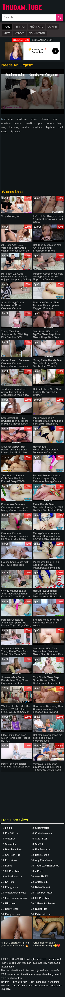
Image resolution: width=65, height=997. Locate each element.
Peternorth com (43, 914)
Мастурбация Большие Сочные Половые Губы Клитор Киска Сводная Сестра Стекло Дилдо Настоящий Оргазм (46, 539)
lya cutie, (16, 131)
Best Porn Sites (13, 849)
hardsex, (14, 127)
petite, (34, 119)
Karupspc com (12, 914)
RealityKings (11, 909)
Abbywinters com (14, 876)
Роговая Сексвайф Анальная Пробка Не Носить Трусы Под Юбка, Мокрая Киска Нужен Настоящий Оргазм (16, 625)
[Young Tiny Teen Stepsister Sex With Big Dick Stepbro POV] (16, 327)
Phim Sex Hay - (20, 981)
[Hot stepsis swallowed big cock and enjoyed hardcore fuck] (48, 730)
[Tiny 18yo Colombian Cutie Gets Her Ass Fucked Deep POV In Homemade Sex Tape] (16, 471)
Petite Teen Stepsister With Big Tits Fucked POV (16, 765)
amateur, (6, 123)
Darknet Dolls (42, 855)
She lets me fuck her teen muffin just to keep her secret (47, 622)
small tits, (38, 127)
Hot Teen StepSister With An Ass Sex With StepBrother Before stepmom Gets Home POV (48, 249)
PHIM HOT (20, 27)
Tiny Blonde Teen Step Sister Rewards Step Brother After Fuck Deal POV (46, 681)
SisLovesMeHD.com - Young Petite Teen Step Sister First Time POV (14, 651)
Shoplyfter (10, 844)
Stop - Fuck (41, 838)
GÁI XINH (52, 27)
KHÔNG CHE (36, 27)
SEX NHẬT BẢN (37, 33)
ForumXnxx (11, 860)
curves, (50, 123)
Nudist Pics (41, 909)
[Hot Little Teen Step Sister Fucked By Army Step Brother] (48, 385)
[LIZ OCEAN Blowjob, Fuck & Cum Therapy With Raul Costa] (48, 212)
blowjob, (46, 119)
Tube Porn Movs (44, 892)
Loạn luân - (28, 985)
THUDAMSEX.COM (42, 40)
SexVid (39, 844)
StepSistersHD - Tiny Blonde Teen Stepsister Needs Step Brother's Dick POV (48, 653)
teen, (11, 119)
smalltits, (30, 123)
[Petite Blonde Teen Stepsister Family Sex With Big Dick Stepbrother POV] (48, 500)
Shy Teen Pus (12, 855)
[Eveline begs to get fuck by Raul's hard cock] (16, 557)
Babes (8, 865)
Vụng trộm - (54, 981)
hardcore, (22, 119)
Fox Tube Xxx (42, 849)
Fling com (10, 903)
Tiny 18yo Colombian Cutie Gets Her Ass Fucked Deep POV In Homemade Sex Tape (13, 480)
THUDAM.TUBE (21, 40)
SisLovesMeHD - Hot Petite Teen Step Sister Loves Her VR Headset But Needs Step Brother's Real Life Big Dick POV (15, 452)
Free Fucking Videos (16, 898)
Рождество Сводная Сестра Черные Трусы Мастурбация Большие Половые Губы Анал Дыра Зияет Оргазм (15, 510)
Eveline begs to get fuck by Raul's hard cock (15, 563)
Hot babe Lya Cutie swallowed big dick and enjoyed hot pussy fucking (16, 276)
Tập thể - (17, 985)
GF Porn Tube (12, 871)
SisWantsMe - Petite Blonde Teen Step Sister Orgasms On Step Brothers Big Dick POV (15, 681)
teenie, (18, 123)
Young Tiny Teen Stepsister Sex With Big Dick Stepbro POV (14, 334)
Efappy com (11, 887)
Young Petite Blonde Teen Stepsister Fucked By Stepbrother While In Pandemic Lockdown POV (48, 364)
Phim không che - (38, 981)
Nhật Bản (5, 989)
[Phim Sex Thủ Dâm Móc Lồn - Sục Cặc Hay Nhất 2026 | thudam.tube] (22, 9)
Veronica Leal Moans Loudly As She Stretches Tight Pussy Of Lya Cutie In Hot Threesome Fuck (47, 768)
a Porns (39, 871)
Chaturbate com (43, 833)
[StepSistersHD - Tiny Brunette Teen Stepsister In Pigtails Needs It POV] (16, 413)
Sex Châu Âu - (42, 985)
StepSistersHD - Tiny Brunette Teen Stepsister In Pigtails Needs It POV (15, 420)
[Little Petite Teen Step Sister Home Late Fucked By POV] (16, 730)
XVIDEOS (19, 33)
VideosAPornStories (15, 892)
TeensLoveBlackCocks (47, 865)
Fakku (8, 828)
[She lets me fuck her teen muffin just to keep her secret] (48, 615)
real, (55, 119)
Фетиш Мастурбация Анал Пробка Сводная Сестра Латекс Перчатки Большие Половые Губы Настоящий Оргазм (15, 596)
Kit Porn (9, 882)
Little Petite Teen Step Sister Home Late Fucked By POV (15, 737)
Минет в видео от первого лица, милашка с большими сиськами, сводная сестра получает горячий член (48, 423)
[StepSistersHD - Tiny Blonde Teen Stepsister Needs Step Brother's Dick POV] (48, 644)
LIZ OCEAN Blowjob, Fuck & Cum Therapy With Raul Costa (48, 219)
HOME (7, 27)
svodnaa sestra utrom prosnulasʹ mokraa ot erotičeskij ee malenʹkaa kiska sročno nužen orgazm (15, 395)
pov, (41, 123)
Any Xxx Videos (43, 860)
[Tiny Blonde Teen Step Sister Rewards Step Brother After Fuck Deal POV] (48, 673)
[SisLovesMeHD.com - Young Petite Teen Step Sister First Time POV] (16, 644)
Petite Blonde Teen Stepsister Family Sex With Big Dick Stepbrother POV (48, 507)
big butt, (51, 127)
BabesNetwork (42, 887)
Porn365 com (12, 833)
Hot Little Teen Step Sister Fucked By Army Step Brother (48, 392)
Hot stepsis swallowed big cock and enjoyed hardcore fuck (47, 737)
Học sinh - (6, 985)
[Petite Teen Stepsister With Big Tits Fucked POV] (16, 759)
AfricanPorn (41, 882)
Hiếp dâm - (56, 985)
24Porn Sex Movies (45, 903)
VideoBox (10, 838)
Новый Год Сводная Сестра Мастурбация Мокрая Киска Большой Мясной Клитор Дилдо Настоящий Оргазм (47, 596)
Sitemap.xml (54, 959)
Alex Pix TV (41, 876)
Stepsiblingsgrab (10, 216)
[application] (32, 91)
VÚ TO (7, 33)
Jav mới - (6, 981)
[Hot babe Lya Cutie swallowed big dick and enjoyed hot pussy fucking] (16, 269)
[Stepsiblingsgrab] (16, 212)
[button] (32, 92)
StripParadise (42, 828)
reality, (26, 127)
